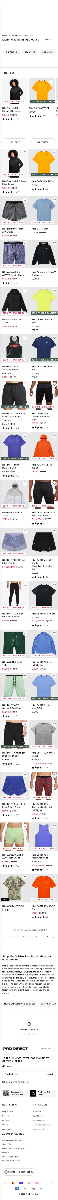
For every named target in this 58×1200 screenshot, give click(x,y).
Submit (50, 1074)
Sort (17, 142)
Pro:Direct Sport (32, 1194)
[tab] (6, 1066)
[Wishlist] (24, 82)
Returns (5, 1120)
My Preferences (38, 1120)
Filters (45, 142)
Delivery (5, 1115)
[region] (29, 52)
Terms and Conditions (41, 1124)
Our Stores (6, 1129)
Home (4, 35)
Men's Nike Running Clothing (21, 35)
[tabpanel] (29, 1074)
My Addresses (38, 1115)
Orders (5, 1124)
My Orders (36, 1111)
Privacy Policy (38, 1129)
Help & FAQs (7, 1111)
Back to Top (45, 1048)
